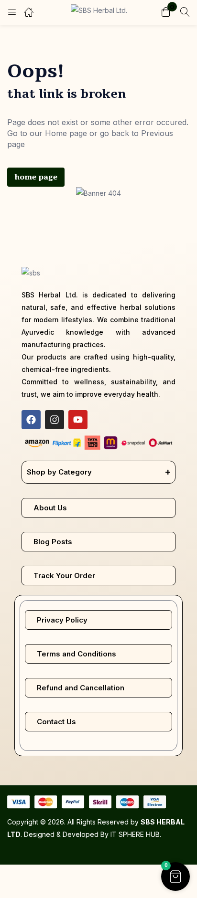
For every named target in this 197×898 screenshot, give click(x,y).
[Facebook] (31, 419)
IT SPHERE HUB (135, 834)
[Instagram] (54, 419)
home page (35, 177)
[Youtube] (78, 419)
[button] (166, 13)
